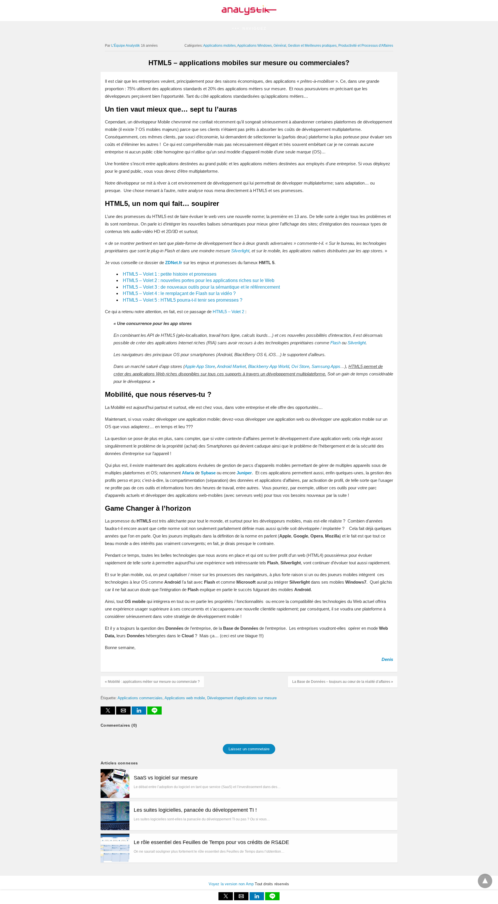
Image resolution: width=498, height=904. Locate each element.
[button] (249, 28)
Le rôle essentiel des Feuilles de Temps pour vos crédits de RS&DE (211, 842)
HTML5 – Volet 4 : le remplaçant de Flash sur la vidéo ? (179, 293)
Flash (335, 342)
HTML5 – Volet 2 (228, 311)
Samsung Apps (326, 366)
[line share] (154, 713)
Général (279, 46)
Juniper (244, 472)
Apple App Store (200, 366)
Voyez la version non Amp (231, 884)
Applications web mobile (185, 698)
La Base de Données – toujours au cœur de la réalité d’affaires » (342, 682)
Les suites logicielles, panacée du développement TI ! (195, 810)
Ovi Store (300, 366)
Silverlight (357, 342)
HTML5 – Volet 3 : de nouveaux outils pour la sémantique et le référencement (201, 287)
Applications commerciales (140, 698)
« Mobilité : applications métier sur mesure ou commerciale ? (152, 682)
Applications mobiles (219, 46)
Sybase (208, 472)
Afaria (188, 472)
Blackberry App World (268, 366)
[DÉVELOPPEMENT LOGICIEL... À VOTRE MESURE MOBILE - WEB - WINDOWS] (249, 13)
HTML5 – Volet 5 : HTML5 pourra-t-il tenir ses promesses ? (182, 300)
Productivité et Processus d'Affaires (365, 46)
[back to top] (485, 881)
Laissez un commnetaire (249, 749)
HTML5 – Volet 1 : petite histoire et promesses (169, 274)
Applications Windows (254, 46)
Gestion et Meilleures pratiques (312, 46)
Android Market (231, 366)
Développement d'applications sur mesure (242, 698)
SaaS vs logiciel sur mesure (166, 778)
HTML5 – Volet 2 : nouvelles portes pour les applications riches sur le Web (198, 280)
